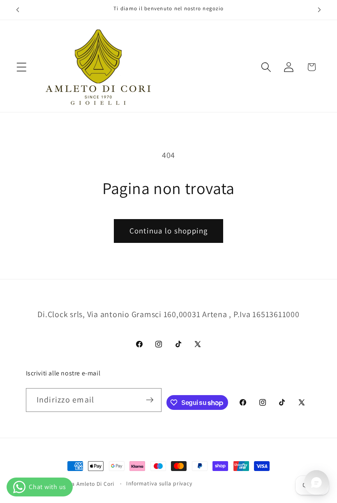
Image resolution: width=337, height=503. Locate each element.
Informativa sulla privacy (159, 483)
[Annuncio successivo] (319, 10)
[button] (21, 67)
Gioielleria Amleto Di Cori (82, 483)
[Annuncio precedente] (18, 10)
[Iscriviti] (149, 400)
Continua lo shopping (168, 230)
